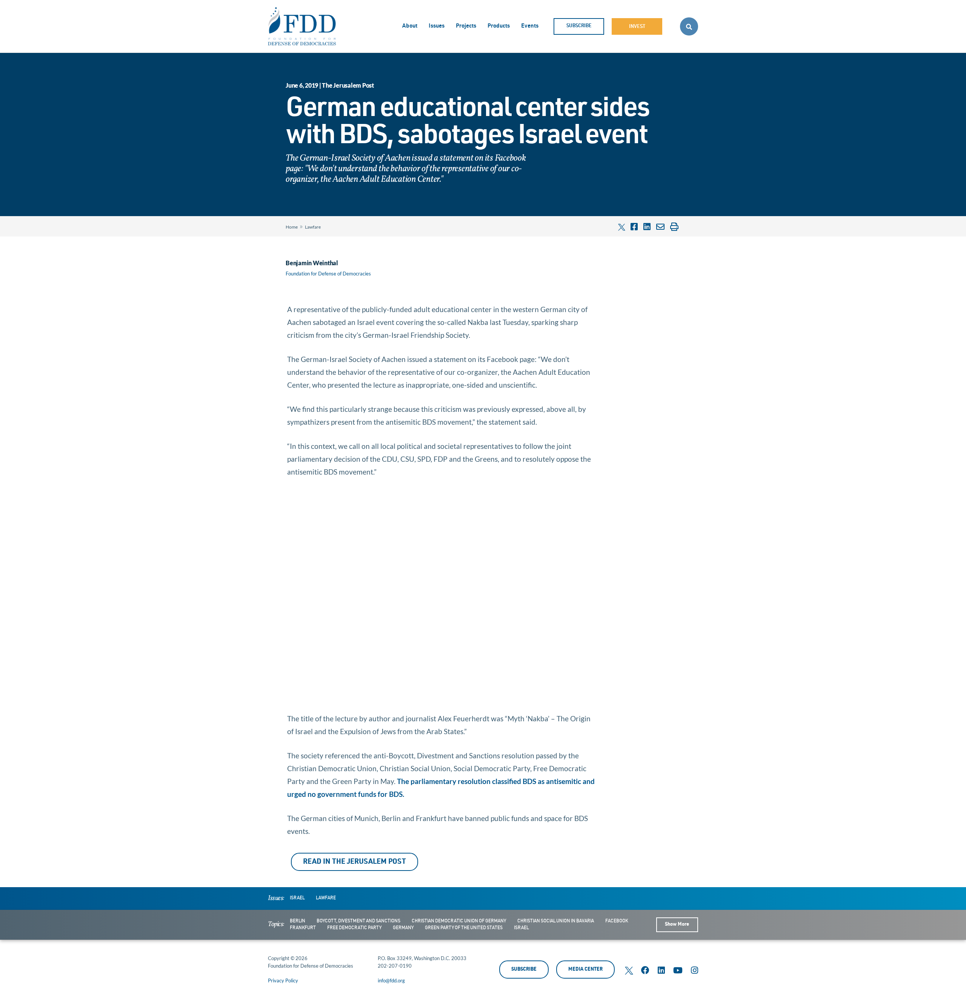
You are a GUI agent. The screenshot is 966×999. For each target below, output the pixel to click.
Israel (297, 898)
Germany (403, 928)
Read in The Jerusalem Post (354, 862)
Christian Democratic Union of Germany (459, 921)
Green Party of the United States (464, 928)
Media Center (585, 969)
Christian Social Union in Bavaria (555, 921)
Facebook (616, 921)
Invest (637, 27)
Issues (437, 26)
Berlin (297, 921)
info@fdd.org (391, 980)
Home (292, 227)
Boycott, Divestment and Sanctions (358, 921)
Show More (677, 924)
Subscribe (579, 26)
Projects (466, 26)
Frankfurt (303, 928)
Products (499, 26)
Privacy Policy (283, 980)
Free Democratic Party (354, 928)
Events (529, 26)
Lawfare (313, 227)
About (409, 26)
